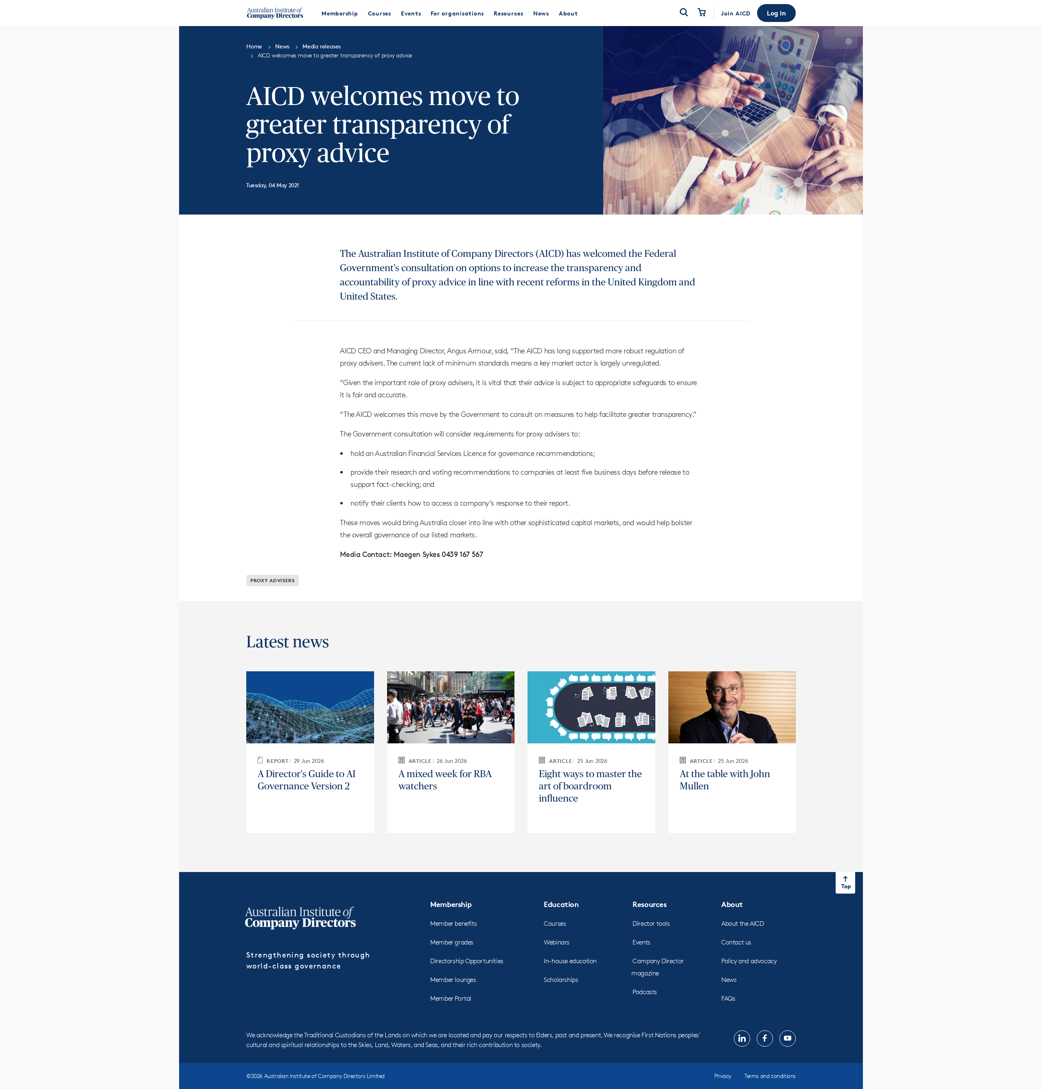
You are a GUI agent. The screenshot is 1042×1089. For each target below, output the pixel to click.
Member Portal (450, 998)
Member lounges (453, 980)
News (728, 980)
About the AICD (742, 923)
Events (641, 942)
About (732, 904)
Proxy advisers (272, 580)
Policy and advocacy (749, 961)
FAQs (728, 998)
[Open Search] (684, 13)
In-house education (570, 961)
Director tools (651, 923)
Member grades (451, 942)
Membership (450, 904)
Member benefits (453, 923)
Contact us (736, 942)
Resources (649, 904)
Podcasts (645, 992)
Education (561, 904)
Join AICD (736, 13)
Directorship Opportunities (466, 961)
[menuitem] (339, 13)
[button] (776, 13)
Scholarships (561, 980)
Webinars (556, 942)
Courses (555, 923)
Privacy (722, 1075)
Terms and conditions (770, 1075)
